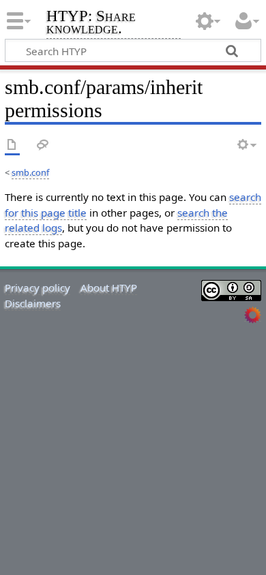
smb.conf (30, 172)
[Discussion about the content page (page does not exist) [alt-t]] (42, 145)
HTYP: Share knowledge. (91, 23)
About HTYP (108, 287)
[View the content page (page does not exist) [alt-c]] (12, 145)
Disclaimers (33, 303)
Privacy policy (37, 287)
